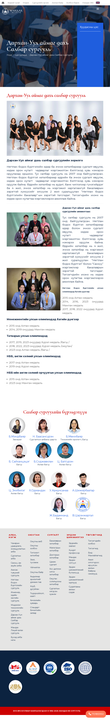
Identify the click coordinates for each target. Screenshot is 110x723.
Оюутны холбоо (34, 547)
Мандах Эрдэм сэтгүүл (72, 560)
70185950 (97, 714)
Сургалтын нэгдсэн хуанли (55, 591)
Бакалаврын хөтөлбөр (55, 542)
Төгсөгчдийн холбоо (94, 542)
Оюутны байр (36, 572)
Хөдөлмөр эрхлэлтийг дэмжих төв (35, 579)
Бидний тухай (14, 3)
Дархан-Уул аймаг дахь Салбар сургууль (51, 55)
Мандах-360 (88, 3)
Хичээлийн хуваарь (35, 601)
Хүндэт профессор (74, 551)
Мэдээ (26, 3)
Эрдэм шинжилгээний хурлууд (76, 580)
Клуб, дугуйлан (34, 587)
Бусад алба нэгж (16, 638)
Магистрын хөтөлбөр (55, 549)
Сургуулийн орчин (40, 3)
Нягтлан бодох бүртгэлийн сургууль (16, 584)
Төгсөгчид (93, 548)
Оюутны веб (36, 541)
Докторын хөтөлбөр (54, 556)
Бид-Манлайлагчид (95, 554)
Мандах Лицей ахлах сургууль (17, 630)
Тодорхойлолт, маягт (37, 594)
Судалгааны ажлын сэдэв (74, 589)
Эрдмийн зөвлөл (73, 544)
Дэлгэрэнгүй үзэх (17, 420)
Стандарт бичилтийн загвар (35, 610)
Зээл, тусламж (34, 561)
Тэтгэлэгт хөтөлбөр (34, 554)
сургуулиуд (21, 55)
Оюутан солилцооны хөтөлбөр (55, 581)
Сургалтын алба (16, 557)
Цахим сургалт (53, 563)
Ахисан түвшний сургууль (15, 573)
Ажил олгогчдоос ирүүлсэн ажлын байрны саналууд (93, 566)
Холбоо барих (72, 3)
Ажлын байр (57, 3)
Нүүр (9, 55)
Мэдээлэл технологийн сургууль (17, 608)
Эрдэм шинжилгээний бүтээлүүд (76, 570)
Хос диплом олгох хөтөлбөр (55, 572)
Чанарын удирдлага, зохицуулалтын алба (18, 547)
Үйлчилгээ (35, 567)
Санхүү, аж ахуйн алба (16, 564)
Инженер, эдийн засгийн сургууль (15, 596)
